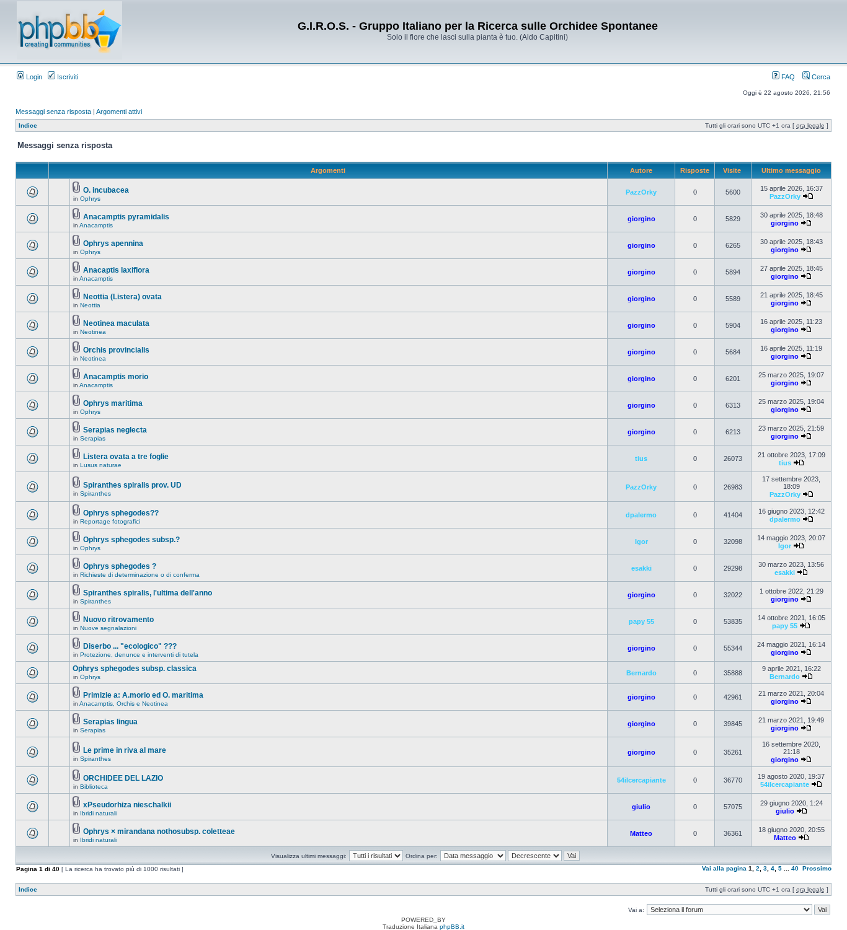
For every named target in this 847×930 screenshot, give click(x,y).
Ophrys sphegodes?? (121, 513)
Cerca (820, 77)
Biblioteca (94, 786)
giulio (641, 806)
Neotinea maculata (116, 323)
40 (795, 868)
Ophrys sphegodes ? (119, 566)
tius (641, 458)
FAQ (787, 77)
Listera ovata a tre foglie (126, 456)
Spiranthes (95, 493)
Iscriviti (66, 77)
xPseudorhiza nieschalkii (127, 805)
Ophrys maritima (113, 403)
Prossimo (816, 868)
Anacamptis (96, 225)
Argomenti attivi (119, 111)
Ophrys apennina (113, 243)
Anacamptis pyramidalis (126, 217)
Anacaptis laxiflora (116, 270)
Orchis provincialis (116, 350)
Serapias (92, 438)
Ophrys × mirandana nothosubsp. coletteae (159, 831)
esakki (641, 568)
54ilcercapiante (641, 780)
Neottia (90, 305)
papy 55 (641, 621)
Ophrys (90, 198)
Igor (641, 541)
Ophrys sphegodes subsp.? (131, 539)
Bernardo (641, 673)
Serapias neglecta (115, 430)
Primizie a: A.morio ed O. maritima (143, 695)
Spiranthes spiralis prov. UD (132, 485)
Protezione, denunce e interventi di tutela (139, 654)
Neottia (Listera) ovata (122, 296)
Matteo (641, 833)
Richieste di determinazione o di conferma (140, 574)
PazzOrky (641, 192)
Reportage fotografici (110, 521)
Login (33, 77)
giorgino (641, 218)
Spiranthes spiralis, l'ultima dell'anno (147, 593)
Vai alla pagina (724, 868)
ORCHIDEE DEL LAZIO (123, 778)
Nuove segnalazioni (108, 628)
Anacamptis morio (115, 376)
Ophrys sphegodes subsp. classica (135, 668)
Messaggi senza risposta (53, 111)
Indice (28, 125)
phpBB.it (452, 926)
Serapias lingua (110, 721)
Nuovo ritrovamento (118, 619)
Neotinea (93, 331)
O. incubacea (106, 190)
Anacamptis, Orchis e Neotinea (123, 703)
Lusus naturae (101, 465)
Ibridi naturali (98, 813)
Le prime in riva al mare (124, 750)
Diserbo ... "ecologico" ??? (130, 646)
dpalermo (641, 515)
